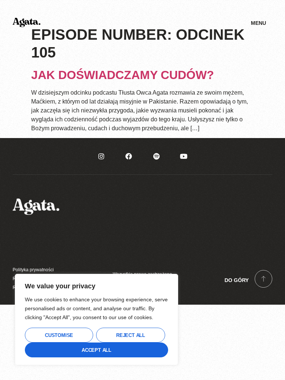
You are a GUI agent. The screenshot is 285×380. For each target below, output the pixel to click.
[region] (96, 319)
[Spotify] (156, 156)
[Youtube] (183, 156)
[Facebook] (128, 156)
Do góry (237, 280)
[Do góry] (263, 279)
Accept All (96, 350)
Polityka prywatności (33, 269)
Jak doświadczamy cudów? (122, 75)
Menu (258, 23)
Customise (59, 335)
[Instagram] (101, 156)
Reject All (130, 335)
